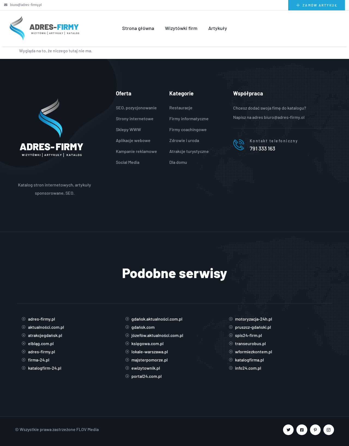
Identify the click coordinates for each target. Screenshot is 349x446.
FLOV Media (87, 429)
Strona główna (138, 28)
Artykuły (217, 28)
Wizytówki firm (181, 28)
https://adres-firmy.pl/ (54, 176)
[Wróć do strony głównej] (43, 28)
